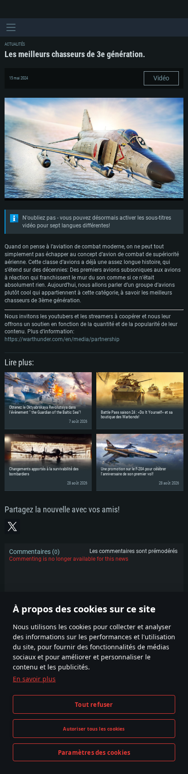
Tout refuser (94, 704)
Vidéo (161, 78)
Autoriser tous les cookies (94, 729)
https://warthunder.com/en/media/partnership (62, 339)
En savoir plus (34, 678)
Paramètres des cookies (94, 752)
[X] (12, 526)
